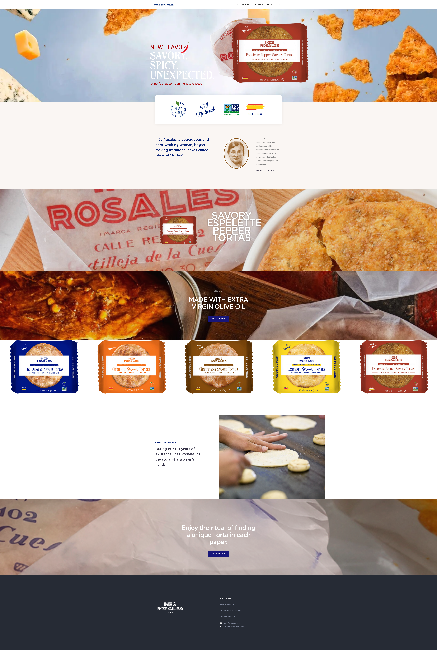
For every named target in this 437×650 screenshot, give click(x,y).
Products (259, 4)
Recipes (270, 4)
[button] (265, 170)
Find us (280, 4)
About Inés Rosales (243, 4)
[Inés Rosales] (164, 4)
